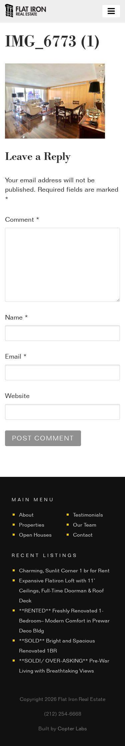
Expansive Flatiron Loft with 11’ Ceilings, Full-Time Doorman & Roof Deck (61, 590)
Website (17, 396)
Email (16, 356)
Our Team (84, 525)
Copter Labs (72, 728)
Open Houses (35, 535)
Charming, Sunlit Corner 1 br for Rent (64, 570)
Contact (83, 535)
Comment (22, 219)
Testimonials (88, 515)
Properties (31, 525)
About (26, 515)
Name (16, 317)
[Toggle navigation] (111, 11)
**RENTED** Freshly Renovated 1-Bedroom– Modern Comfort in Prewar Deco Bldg (64, 620)
